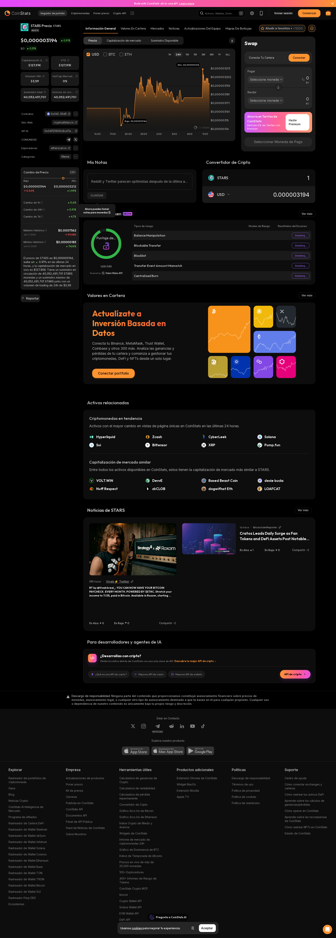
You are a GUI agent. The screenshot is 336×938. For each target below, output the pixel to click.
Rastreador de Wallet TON (25, 873)
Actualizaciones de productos (85, 778)
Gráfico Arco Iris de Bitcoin (136, 810)
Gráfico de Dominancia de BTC (139, 849)
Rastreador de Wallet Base (26, 866)
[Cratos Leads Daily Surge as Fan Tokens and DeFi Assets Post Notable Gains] (209, 538)
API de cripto (293, 674)
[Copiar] (69, 113)
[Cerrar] (330, 3)
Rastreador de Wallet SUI (25, 891)
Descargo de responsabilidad (251, 778)
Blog (11, 794)
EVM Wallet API (129, 913)
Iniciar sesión (283, 13)
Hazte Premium (294, 122)
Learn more (186, 3)
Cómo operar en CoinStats (302, 810)
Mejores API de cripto (151, 674)
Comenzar (309, 13)
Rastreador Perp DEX (22, 898)
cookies (137, 928)
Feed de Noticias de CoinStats (85, 828)
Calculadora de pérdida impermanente (134, 796)
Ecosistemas (16, 904)
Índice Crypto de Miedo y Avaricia (135, 825)
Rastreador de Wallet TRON (26, 879)
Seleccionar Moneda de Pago (278, 142)
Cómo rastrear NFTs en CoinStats (306, 827)
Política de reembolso (246, 803)
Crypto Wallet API (130, 901)
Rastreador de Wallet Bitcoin (27, 885)
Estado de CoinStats (298, 833)
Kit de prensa (74, 790)
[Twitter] (75, 139)
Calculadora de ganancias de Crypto (138, 780)
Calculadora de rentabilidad (137, 788)
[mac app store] (168, 751)
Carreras (71, 796)
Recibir (252, 92)
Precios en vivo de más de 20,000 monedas (136, 864)
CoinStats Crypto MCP (133, 888)
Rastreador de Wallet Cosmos (28, 854)
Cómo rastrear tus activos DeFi (304, 794)
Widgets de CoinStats (133, 833)
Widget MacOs (186, 784)
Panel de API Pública (79, 821)
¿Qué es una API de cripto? (111, 674)
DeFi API (124, 919)
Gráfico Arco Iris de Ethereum (138, 817)
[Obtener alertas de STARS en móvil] (311, 28)
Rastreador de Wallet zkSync (27, 835)
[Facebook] (203, 728)
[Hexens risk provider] (106, 273)
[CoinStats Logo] (17, 13)
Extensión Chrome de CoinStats (197, 778)
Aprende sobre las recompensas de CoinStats (306, 819)
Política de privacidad (246, 790)
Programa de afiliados (23, 817)
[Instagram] (143, 728)
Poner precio (74, 784)
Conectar (299, 57)
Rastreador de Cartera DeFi (26, 823)
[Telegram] (68, 139)
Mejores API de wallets (188, 674)
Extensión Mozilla (188, 790)
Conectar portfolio (113, 373)
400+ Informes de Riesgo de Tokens (138, 880)
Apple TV (183, 796)
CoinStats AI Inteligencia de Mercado (26, 808)
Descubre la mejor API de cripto (194, 661)
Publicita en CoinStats (80, 803)
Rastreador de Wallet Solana (27, 848)
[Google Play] (200, 751)
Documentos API (76, 815)
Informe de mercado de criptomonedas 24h (134, 841)
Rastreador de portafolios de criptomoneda (27, 780)
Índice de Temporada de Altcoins (140, 856)
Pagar (251, 71)
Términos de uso (242, 784)
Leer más (106, 265)
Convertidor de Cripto (133, 804)
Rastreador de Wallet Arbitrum (28, 842)
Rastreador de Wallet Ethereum (28, 860)
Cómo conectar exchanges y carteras (303, 786)
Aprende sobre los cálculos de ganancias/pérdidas (304, 802)
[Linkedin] (182, 728)
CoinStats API (74, 809)
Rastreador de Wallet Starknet (28, 829)
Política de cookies (244, 796)
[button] (69, 113)
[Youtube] (192, 728)
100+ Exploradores (131, 872)
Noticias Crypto (18, 800)
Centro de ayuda (295, 778)
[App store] (136, 751)
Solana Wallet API (130, 907)
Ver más (307, 213)
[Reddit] (171, 728)
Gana (12, 788)
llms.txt (123, 894)
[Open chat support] (327, 929)
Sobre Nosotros (76, 834)
